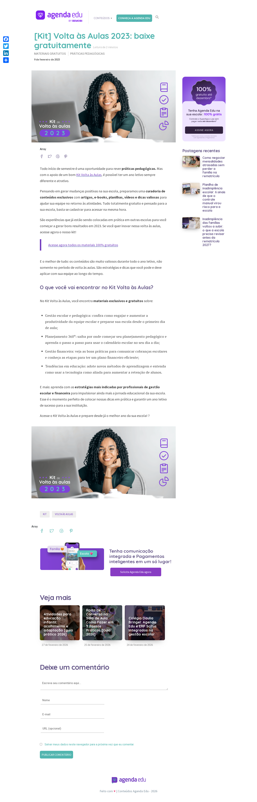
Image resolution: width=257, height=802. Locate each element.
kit (45, 514)
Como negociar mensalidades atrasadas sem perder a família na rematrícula (213, 167)
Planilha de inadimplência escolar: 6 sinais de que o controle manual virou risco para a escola (213, 197)
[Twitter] (5, 46)
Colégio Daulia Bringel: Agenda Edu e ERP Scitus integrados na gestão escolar (142, 626)
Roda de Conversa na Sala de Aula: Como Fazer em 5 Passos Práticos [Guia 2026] (99, 622)
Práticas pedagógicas (87, 54)
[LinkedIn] (5, 53)
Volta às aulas (64, 514)
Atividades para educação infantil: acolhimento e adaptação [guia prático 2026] (58, 624)
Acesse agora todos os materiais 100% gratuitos (83, 245)
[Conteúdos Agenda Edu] (59, 16)
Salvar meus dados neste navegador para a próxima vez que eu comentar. (89, 744)
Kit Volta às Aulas (88, 174)
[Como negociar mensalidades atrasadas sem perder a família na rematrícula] (191, 161)
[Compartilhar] (5, 60)
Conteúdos (102, 18)
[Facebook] (5, 39)
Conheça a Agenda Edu (134, 18)
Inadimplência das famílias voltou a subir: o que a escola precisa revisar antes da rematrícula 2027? (213, 232)
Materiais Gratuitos (50, 54)
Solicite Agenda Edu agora (135, 572)
